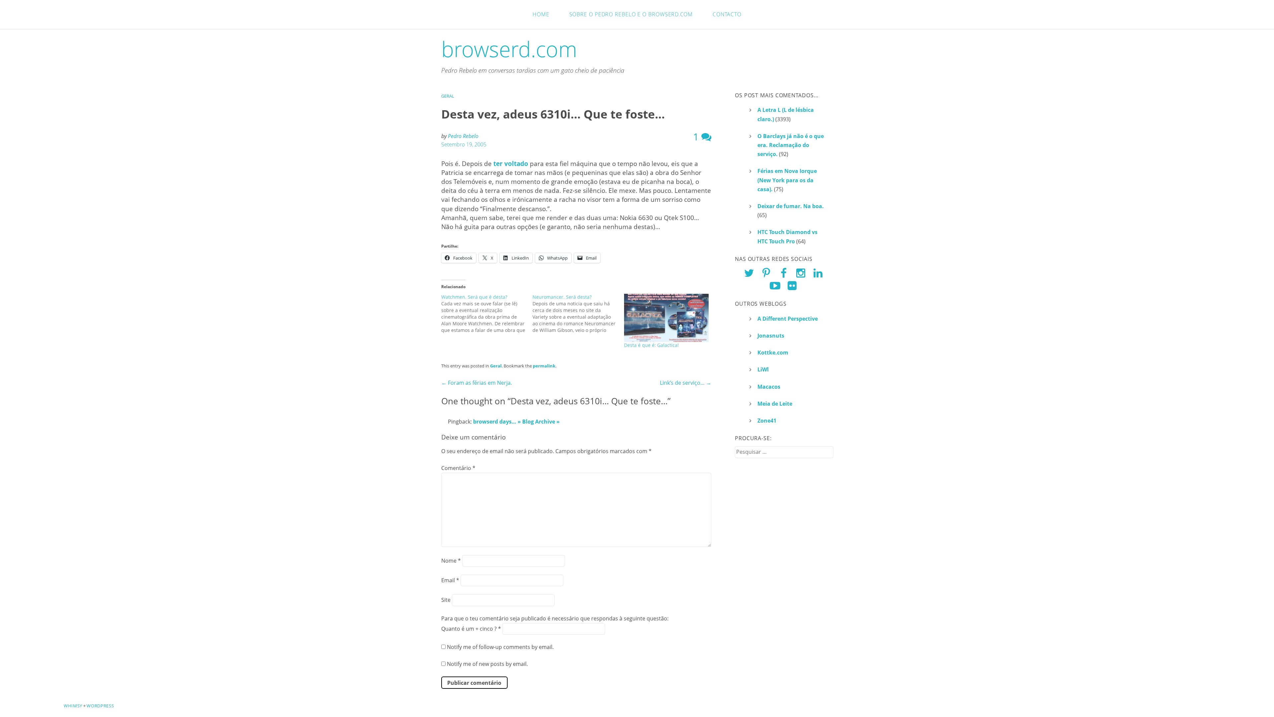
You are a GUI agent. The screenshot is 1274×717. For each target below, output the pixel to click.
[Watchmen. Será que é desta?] (486, 314)
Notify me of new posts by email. (487, 664)
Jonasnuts (770, 335)
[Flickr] (792, 285)
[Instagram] (800, 273)
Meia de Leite (774, 403)
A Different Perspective (787, 318)
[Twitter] (749, 273)
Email (450, 580)
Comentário (458, 468)
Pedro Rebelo (463, 136)
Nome (451, 560)
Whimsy (73, 706)
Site (446, 599)
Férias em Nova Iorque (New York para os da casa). (787, 180)
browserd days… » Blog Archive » (516, 421)
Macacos (768, 386)
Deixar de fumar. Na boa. (790, 206)
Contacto (727, 14)
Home (540, 14)
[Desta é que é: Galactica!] (666, 318)
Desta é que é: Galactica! (651, 345)
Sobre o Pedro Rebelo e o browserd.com (631, 14)
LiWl (763, 369)
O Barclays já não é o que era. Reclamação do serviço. (790, 145)
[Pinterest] (766, 273)
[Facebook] (784, 273)
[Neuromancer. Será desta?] (578, 314)
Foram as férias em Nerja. (476, 382)
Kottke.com (772, 352)
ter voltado (510, 163)
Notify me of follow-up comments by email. (500, 647)
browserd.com (509, 49)
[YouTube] (775, 285)
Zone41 (766, 420)
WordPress (100, 706)
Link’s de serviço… (685, 382)
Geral (447, 96)
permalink (544, 366)
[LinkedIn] (818, 273)
